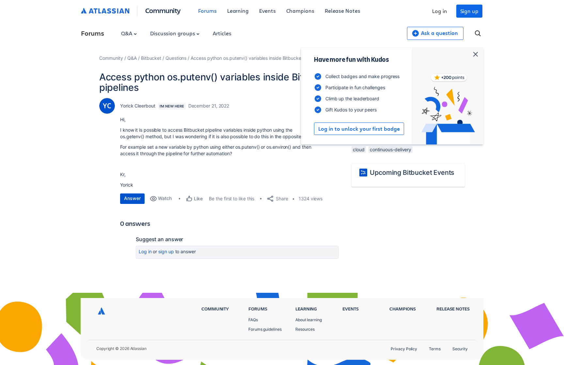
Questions (175, 58)
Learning (238, 10)
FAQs (253, 319)
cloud (359, 149)
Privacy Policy (404, 348)
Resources (305, 329)
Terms (435, 348)
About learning (308, 319)
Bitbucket (151, 58)
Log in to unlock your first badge (359, 128)
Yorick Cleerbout (137, 105)
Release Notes (342, 10)
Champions (300, 10)
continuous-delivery (390, 149)
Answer (132, 198)
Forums (207, 10)
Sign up (469, 11)
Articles (222, 33)
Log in (439, 11)
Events (267, 10)
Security (460, 348)
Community (163, 10)
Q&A (127, 33)
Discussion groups (173, 33)
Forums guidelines (265, 329)
